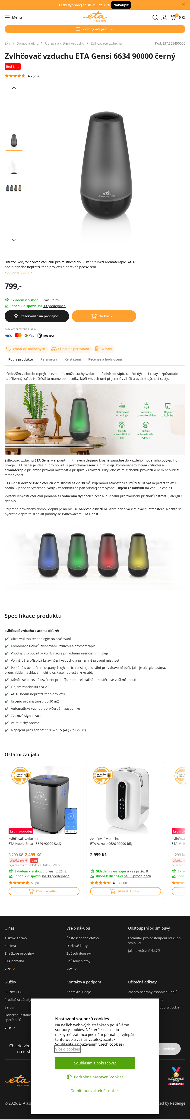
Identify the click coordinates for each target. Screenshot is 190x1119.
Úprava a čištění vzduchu (64, 43)
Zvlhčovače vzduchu (106, 43)
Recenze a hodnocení (105, 359)
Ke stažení (73, 359)
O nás (10, 928)
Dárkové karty (77, 945)
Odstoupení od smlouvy (149, 928)
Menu (13, 17)
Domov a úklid (28, 43)
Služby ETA (13, 992)
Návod (107, 349)
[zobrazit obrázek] (14, 88)
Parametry (49, 359)
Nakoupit (121, 5)
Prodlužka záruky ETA (21, 999)
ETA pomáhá (14, 961)
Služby (10, 982)
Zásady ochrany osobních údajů (152, 992)
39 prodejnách (54, 306)
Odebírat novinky (160, 1048)
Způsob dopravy (79, 953)
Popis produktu (20, 359)
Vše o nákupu (78, 928)
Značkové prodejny (19, 953)
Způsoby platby (78, 961)
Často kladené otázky (82, 938)
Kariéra (10, 945)
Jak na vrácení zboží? (144, 950)
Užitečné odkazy (142, 982)
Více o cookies (67, 1049)
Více (8, 969)
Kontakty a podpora (83, 982)
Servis (9, 1007)
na (56, 876)
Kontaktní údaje (78, 992)
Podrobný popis (17, 272)
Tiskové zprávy (16, 938)
